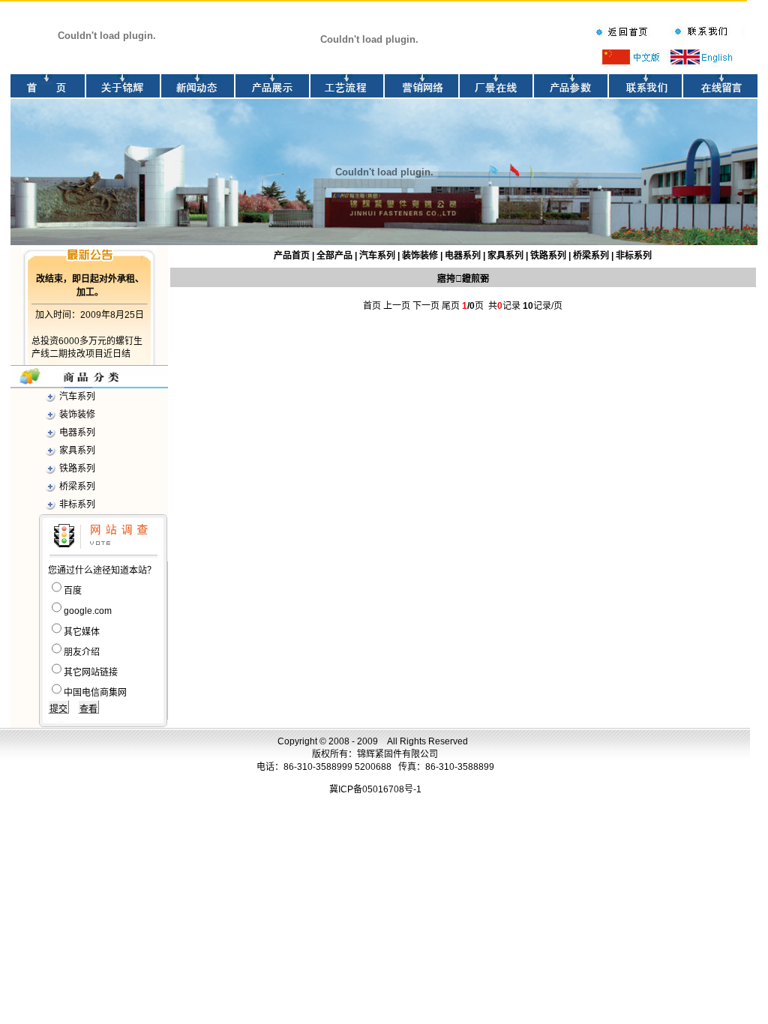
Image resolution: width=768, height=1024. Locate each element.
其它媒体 (82, 632)
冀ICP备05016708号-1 (375, 789)
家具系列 (77, 450)
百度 (73, 590)
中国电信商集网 (95, 692)
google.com (88, 611)
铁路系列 (77, 468)
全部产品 (334, 255)
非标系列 (77, 504)
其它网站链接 (91, 672)
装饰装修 (77, 414)
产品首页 (292, 255)
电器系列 (77, 432)
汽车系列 (77, 396)
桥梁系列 (77, 486)
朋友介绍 (82, 652)
